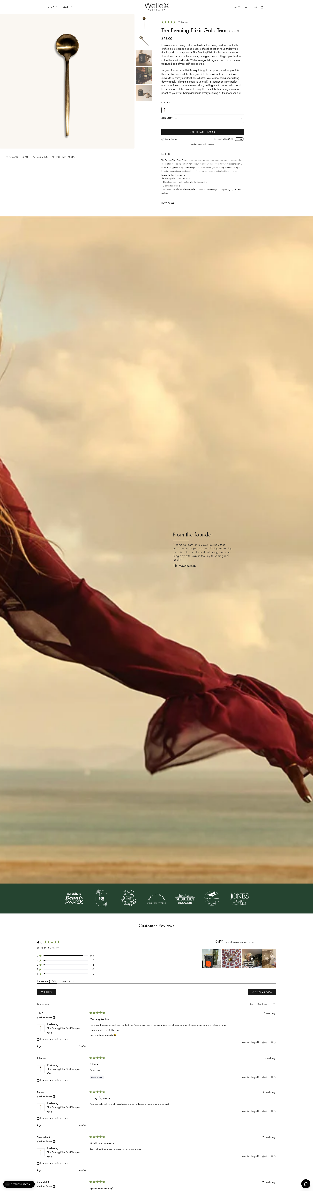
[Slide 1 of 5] (144, 23)
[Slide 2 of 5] (144, 40)
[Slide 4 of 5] (144, 75)
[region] (239, 958)
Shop (51, 7)
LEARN (66, 7)
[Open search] (246, 7)
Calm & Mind (40, 157)
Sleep (25, 157)
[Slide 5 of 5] (144, 93)
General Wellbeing (63, 157)
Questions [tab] (67, 982)
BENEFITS (165, 154)
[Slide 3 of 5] (144, 58)
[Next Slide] (273, 958)
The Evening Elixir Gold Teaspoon (64, 1030)
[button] (202, 22)
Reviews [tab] (47, 982)
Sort (252, 1003)
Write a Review (262, 993)
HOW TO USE (167, 202)
